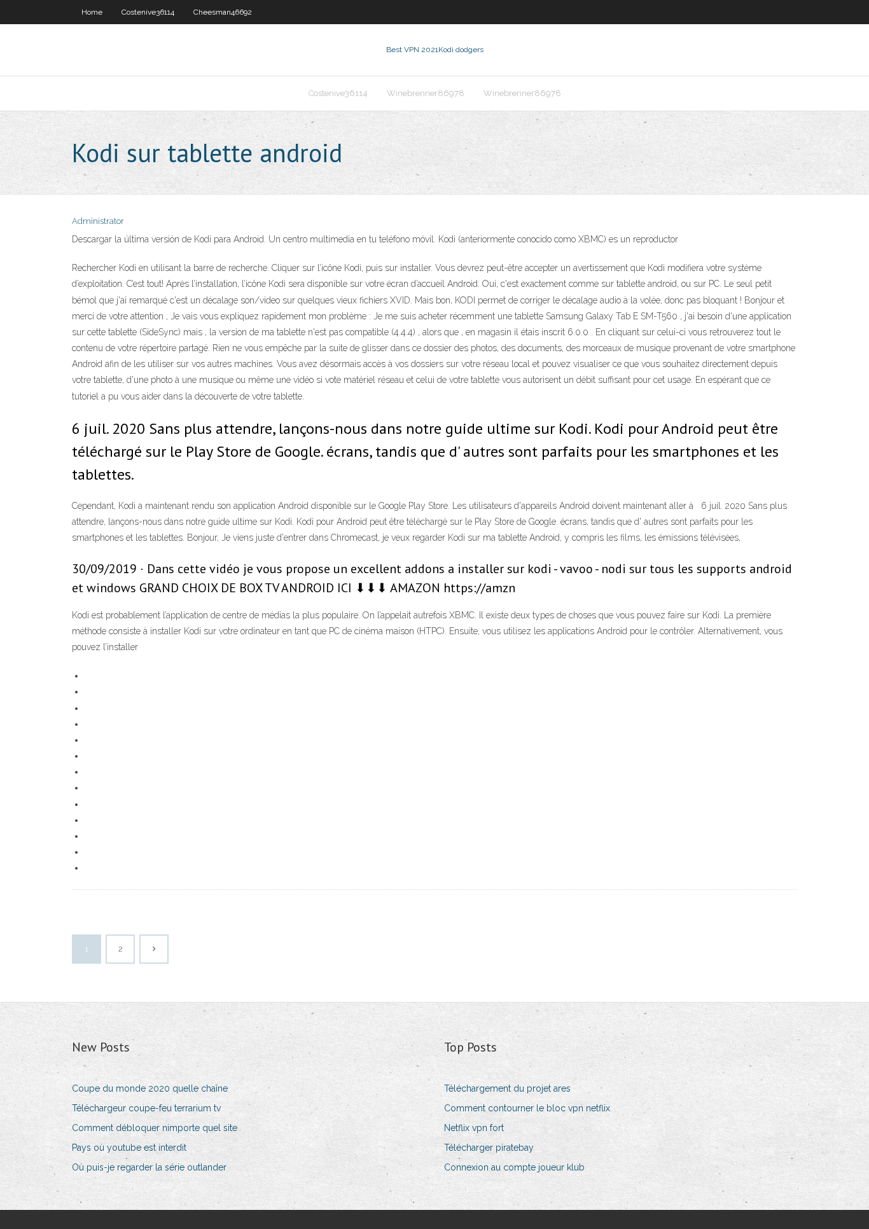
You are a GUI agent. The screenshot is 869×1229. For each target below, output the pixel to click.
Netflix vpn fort (474, 1128)
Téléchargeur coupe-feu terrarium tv (146, 1108)
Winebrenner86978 (425, 93)
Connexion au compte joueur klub (514, 1167)
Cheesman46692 (222, 12)
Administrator (98, 221)
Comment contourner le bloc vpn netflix (527, 1108)
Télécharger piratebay (489, 1147)
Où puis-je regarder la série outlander (149, 1167)
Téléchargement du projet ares (507, 1088)
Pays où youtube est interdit (129, 1147)
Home (91, 12)
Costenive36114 (148, 12)
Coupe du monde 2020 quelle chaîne (150, 1088)
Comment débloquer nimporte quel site (154, 1128)
